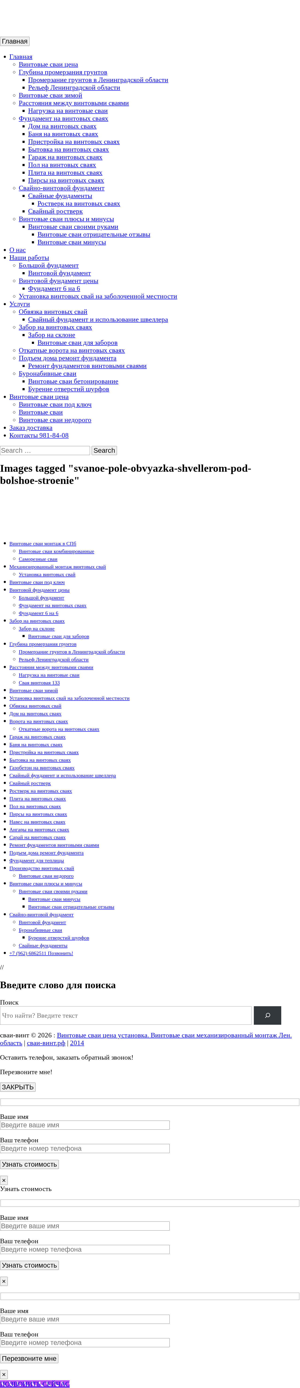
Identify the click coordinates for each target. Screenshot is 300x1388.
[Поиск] (267, 1015)
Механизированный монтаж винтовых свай (57, 567)
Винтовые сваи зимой (50, 95)
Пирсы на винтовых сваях (66, 180)
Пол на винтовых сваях (62, 164)
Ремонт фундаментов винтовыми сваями (87, 365)
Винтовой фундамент (59, 273)
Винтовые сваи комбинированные (56, 551)
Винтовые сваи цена (48, 64)
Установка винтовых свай (47, 574)
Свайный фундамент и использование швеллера (98, 319)
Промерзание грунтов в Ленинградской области (98, 79)
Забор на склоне (51, 334)
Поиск (9, 1002)
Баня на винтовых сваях (63, 133)
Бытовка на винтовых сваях (68, 149)
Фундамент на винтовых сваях (63, 118)
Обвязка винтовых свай (53, 311)
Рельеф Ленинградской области (74, 87)
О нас (17, 249)
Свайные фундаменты (60, 195)
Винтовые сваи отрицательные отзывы (94, 234)
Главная (15, 41)
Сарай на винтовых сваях (37, 837)
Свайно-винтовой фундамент (62, 188)
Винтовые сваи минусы (72, 242)
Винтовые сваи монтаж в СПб (42, 543)
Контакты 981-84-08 (39, 435)
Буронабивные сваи (47, 373)
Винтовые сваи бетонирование (73, 381)
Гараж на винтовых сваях (65, 157)
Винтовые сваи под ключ (55, 404)
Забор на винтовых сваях (55, 327)
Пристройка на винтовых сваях (74, 141)
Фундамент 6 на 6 (54, 288)
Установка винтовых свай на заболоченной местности (98, 296)
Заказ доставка (30, 427)
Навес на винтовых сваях (37, 822)
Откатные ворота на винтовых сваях (72, 350)
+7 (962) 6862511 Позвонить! (41, 953)
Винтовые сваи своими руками (73, 226)
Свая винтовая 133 (39, 683)
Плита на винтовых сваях (65, 172)
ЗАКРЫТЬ (18, 1087)
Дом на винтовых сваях (62, 126)
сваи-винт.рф (46, 1043)
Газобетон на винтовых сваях (42, 768)
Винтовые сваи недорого (55, 419)
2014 (77, 1043)
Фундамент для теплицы (36, 860)
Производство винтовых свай (41, 868)
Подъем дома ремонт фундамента (67, 358)
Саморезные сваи (38, 559)
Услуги (19, 304)
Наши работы (29, 257)
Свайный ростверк (55, 211)
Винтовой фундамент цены (58, 280)
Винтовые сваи (41, 412)
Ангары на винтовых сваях (39, 829)
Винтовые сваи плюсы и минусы (66, 219)
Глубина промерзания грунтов (63, 72)
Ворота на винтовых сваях (38, 721)
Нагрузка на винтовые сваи (68, 110)
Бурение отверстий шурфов (68, 389)
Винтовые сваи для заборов (78, 342)
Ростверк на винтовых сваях (79, 203)
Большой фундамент (49, 265)
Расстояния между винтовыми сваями (74, 103)
